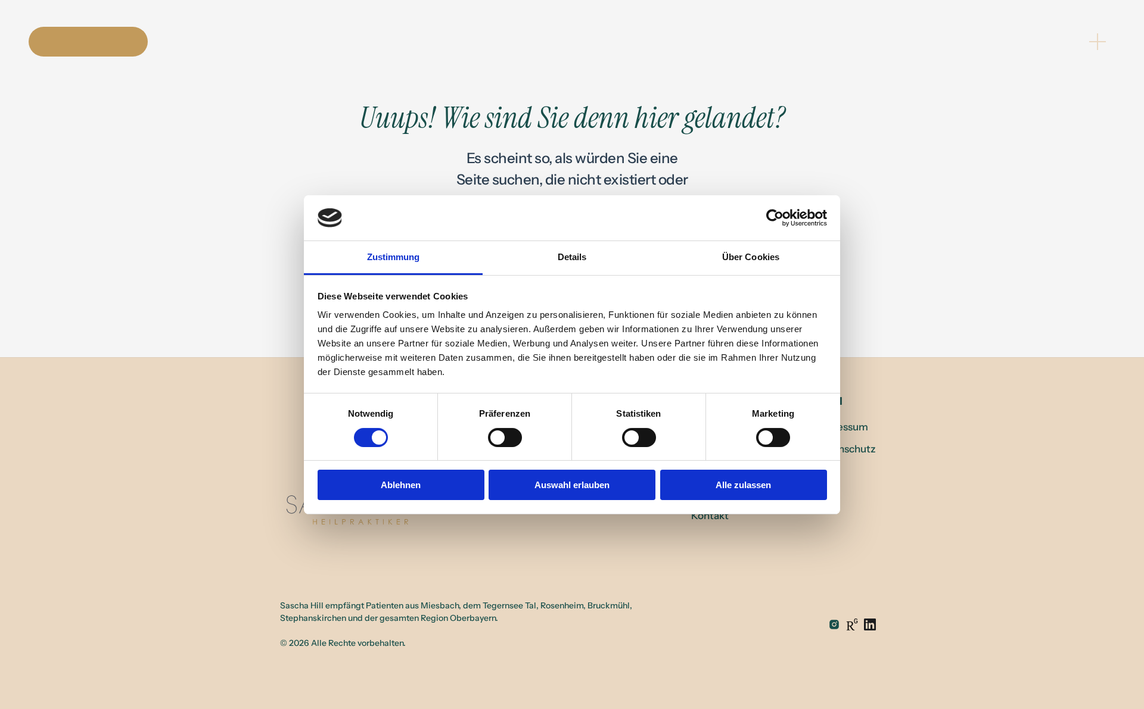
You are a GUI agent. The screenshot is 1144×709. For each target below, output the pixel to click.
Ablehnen (401, 485)
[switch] (505, 437)
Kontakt (710, 515)
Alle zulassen (743, 485)
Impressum (841, 427)
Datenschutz (845, 449)
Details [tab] (572, 257)
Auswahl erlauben (572, 485)
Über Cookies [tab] (750, 257)
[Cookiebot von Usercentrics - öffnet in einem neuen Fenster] (775, 218)
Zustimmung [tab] (393, 257)
